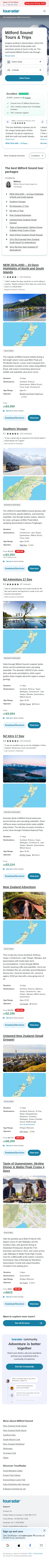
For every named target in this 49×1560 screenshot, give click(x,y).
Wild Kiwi (23, 545)
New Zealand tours (9, 17)
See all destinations (27, 1124)
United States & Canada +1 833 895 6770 (19, 1515)
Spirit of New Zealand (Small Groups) (26, 235)
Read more (10, 56)
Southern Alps (9, 1435)
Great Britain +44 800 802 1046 (15, 1519)
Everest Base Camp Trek (14, 1480)
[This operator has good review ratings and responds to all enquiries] (24, 397)
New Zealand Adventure (20, 215)
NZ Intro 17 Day (17, 211)
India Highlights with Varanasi (16, 1484)
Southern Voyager (18, 202)
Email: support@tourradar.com (15, 1526)
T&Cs (31, 1553)
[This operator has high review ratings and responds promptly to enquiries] (31, 545)
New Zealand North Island (14, 1430)
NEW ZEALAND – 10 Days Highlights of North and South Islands (18, 143)
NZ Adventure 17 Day (19, 206)
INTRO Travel (25, 704)
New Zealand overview (14, 156)
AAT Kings (24, 1132)
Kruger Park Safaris (11, 1475)
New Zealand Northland (13, 1444)
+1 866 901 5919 (11, 5)
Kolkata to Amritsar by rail (14, 1489)
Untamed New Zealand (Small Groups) (23, 221)
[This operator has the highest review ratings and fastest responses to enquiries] (36, 704)
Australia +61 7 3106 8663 (13, 1522)
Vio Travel (24, 1283)
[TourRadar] (11, 11)
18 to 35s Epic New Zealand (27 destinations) (24, 248)
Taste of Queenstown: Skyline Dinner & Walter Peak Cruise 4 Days (26, 228)
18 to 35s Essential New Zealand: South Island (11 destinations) (25, 241)
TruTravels (24, 1004)
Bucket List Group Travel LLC (31, 394)
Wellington (8, 1449)
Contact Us (7, 1511)
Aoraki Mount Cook (11, 1439)
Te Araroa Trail (9, 1453)
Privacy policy (38, 1553)
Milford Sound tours (23, 17)
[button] (24, 411)
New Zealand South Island (15, 1426)
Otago (5, 1458)
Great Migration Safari (12, 1471)
